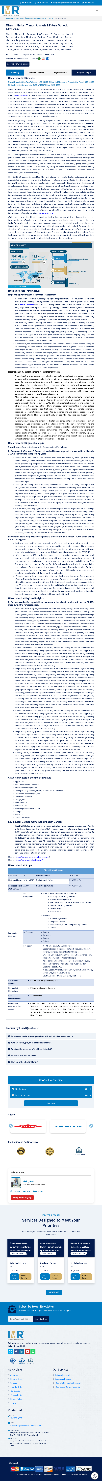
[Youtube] (27, 1351)
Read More (14, 1276)
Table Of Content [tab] (36, 72)
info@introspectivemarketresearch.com (25, 1425)
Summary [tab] (15, 72)
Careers (13, 1383)
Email (27, 1191)
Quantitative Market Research (68, 1383)
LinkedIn (16, 1191)
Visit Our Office (89, 3)
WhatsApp (39, 1191)
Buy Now (51, 1103)
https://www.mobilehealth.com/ (29, 860)
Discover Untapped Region (18, 64)
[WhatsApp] (32, 1351)
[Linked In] (21, 1351)
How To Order (16, 1387)
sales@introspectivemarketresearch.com (66, 3)
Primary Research (62, 1375)
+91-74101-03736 (26, 3)
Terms (13, 1403)
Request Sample (24, 1276)
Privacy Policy (16, 1395)
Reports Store (16, 1379)
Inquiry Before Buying (21, 1197)
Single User (53, 1089)
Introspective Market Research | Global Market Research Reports (26, 18)
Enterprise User (53, 1095)
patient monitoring (44, 213)
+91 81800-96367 (15, 1418)
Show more (54, 1292)
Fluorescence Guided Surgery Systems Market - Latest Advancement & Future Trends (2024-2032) (20, 1250)
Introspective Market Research (32, 1474)
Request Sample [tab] (84, 72)
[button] (11, 1126)
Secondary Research (63, 1379)
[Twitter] (10, 1351)
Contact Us (15, 1391)
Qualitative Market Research (67, 1387)
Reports (50, 18)
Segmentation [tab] (60, 72)
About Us (14, 1375)
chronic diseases (27, 304)
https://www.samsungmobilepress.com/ (32, 857)
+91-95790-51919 (42, 3)
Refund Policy (16, 1399)
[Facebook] (16, 1351)
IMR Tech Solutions (80, 1474)
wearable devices (21, 95)
